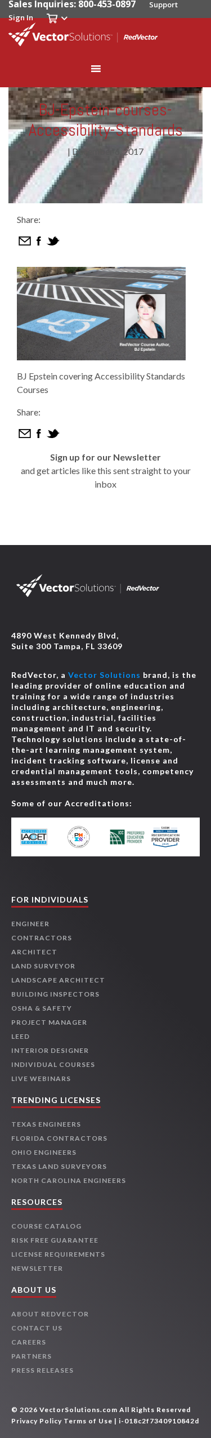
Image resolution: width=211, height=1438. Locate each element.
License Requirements (58, 1254)
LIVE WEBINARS (41, 1078)
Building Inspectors (55, 994)
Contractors (41, 938)
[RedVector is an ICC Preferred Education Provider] (127, 837)
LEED (20, 1036)
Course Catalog (46, 1226)
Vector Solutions (104, 675)
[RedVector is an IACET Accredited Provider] (41, 837)
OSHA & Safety (41, 1008)
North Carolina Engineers (68, 1180)
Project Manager (49, 1022)
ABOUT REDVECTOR (50, 1314)
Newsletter (37, 1268)
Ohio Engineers (44, 1152)
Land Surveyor (43, 966)
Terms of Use (88, 1421)
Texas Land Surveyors (59, 1166)
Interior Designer (50, 1050)
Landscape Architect (58, 980)
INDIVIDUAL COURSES (53, 1064)
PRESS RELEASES (42, 1370)
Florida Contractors (59, 1138)
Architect (34, 952)
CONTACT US (36, 1328)
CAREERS (28, 1342)
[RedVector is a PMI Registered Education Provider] (83, 837)
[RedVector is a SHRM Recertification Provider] (170, 837)
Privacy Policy (36, 1421)
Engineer (30, 923)
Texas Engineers (46, 1124)
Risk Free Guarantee (54, 1240)
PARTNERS (31, 1356)
